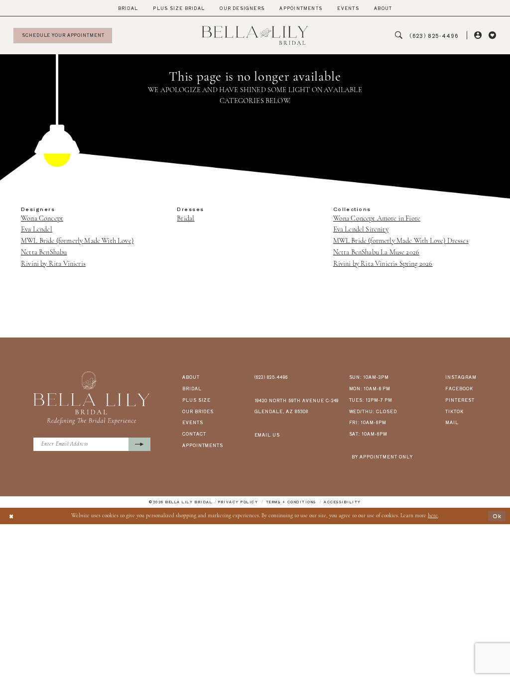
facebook (459, 388)
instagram (461, 377)
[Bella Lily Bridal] (255, 35)
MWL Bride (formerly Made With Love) (77, 241)
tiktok (454, 411)
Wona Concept (42, 219)
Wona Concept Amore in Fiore (377, 219)
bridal (192, 388)
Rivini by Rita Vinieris (53, 264)
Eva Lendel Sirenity (360, 229)
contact (194, 434)
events (192, 422)
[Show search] (398, 35)
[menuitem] (128, 8)
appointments (203, 445)
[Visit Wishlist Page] (492, 35)
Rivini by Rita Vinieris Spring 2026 (383, 264)
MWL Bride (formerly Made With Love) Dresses (401, 241)
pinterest (460, 400)
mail (452, 422)
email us (267, 435)
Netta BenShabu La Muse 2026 (376, 252)
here (433, 516)
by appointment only (382, 456)
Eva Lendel (36, 229)
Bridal (185, 219)
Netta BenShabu (44, 252)
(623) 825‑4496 (271, 377)
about (191, 377)
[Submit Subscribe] (139, 444)
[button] (478, 35)
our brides (198, 411)
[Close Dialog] (11, 516)
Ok (497, 516)
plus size (196, 400)
